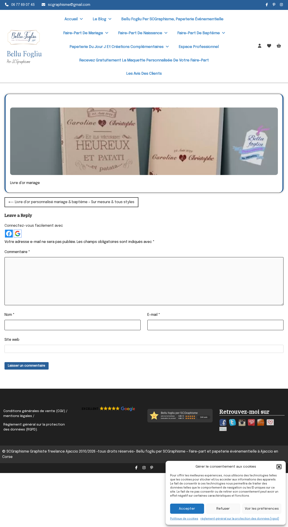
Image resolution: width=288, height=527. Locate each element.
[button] (279, 466)
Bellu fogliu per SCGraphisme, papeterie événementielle (172, 19)
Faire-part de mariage (83, 33)
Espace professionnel (199, 47)
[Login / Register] (259, 46)
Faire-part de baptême (198, 33)
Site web (11, 340)
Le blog (99, 19)
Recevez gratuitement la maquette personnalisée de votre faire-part (144, 60)
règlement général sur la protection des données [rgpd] (239, 519)
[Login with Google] (18, 234)
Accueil (71, 19)
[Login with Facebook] (9, 234)
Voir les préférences (262, 509)
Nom (9, 315)
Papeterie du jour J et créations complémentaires (117, 47)
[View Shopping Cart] (278, 46)
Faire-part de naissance (140, 33)
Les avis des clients (144, 74)
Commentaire (17, 252)
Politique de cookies (184, 519)
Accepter (187, 509)
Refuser (223, 509)
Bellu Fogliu (24, 54)
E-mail (153, 315)
